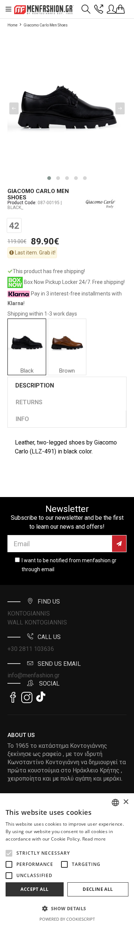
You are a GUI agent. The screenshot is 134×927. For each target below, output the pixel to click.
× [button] (125, 802)
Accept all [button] (34, 889)
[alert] (67, 860)
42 (14, 226)
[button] (8, 853)
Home (12, 25)
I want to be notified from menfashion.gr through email (69, 564)
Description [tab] (34, 385)
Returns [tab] (29, 402)
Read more (94, 839)
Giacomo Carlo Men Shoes (45, 25)
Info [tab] (22, 419)
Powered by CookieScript (67, 919)
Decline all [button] (98, 889)
